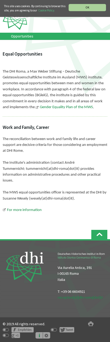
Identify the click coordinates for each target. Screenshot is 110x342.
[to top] (99, 234)
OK (87, 7)
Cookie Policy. (46, 10)
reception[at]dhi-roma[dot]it (80, 297)
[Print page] (90, 324)
